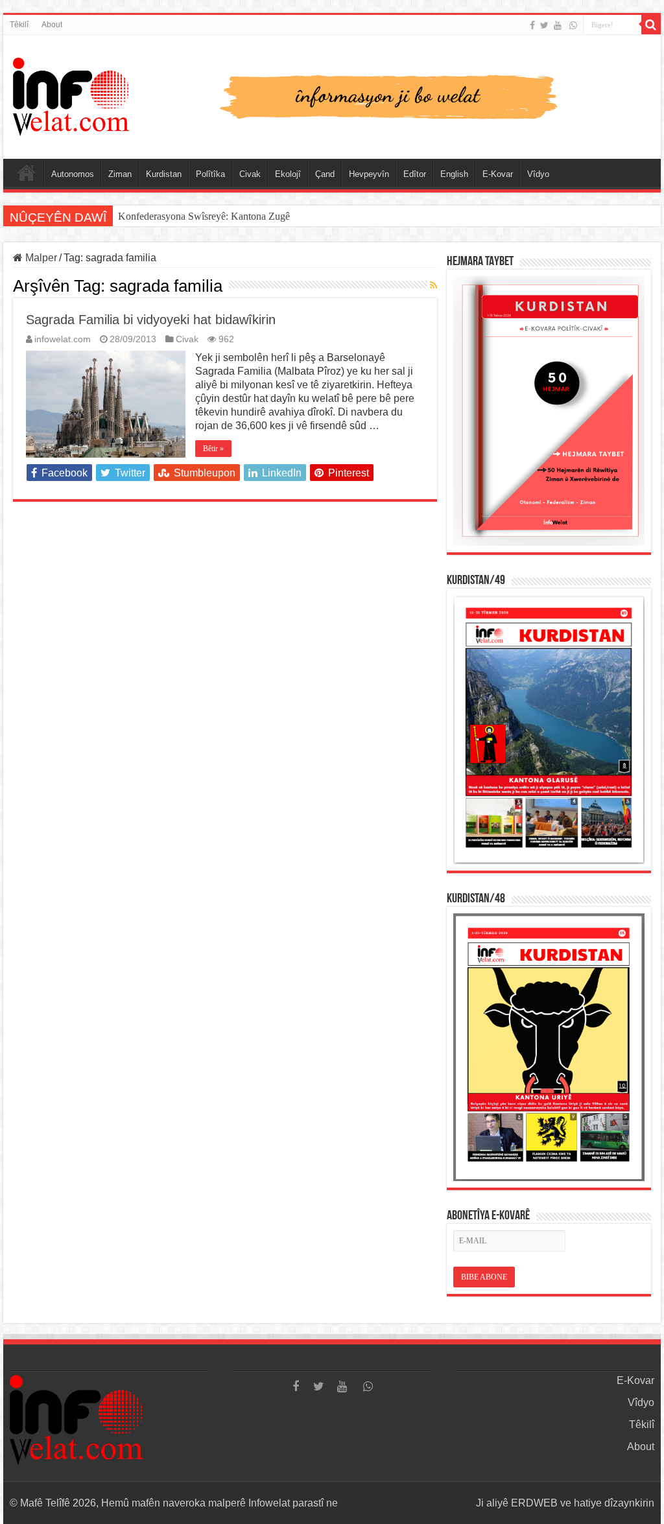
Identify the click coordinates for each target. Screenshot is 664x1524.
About (52, 24)
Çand (325, 174)
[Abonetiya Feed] (433, 285)
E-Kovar (497, 174)
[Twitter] (544, 25)
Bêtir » (213, 448)
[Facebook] (532, 25)
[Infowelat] (332, 94)
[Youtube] (557, 25)
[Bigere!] (651, 24)
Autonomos (72, 174)
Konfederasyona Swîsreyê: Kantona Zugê (204, 216)
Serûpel (26, 172)
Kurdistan (164, 174)
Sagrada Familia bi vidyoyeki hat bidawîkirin (151, 319)
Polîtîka (210, 174)
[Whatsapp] (573, 25)
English (454, 174)
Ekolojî (288, 174)
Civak (250, 174)
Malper (40, 257)
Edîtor (414, 174)
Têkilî (19, 24)
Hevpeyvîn (369, 174)
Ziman (120, 174)
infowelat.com (62, 339)
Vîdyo (538, 174)
